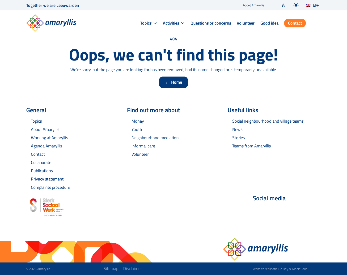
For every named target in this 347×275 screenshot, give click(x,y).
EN (315, 5)
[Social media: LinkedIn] (271, 210)
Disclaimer (132, 268)
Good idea (269, 23)
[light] (296, 5)
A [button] (283, 5)
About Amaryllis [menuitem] (254, 5)
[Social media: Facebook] (258, 210)
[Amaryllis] (51, 23)
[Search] (317, 23)
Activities (171, 23)
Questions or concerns (210, 23)
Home (173, 82)
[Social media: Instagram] (285, 210)
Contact (295, 23)
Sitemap (111, 268)
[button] (279, 5)
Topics (146, 23)
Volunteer (246, 23)
